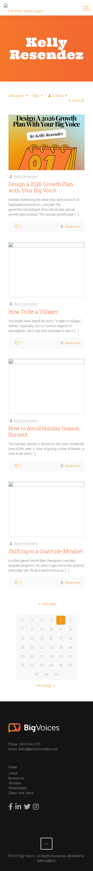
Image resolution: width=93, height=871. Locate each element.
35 (61, 665)
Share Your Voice (21, 792)
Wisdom (15, 783)
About (13, 773)
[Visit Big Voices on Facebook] (11, 807)
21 (41, 647)
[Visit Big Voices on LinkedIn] (18, 807)
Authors (58, 95)
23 (61, 647)
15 (41, 638)
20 (32, 647)
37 (37, 674)
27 (42, 656)
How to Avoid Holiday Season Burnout (44, 431)
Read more (73, 226)
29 (61, 656)
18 (70, 638)
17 (61, 638)
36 (70, 665)
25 (23, 656)
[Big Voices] (23, 7)
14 (32, 638)
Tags (36, 95)
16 (51, 638)
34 (51, 665)
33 (42, 665)
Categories (17, 95)
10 (51, 629)
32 (32, 665)
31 (22, 665)
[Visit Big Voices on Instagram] (36, 807)
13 (22, 638)
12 (70, 629)
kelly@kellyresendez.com (38, 749)
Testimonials (18, 788)
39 (56, 674)
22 (51, 647)
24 (70, 647)
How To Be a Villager (33, 311)
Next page (44, 685)
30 (70, 656)
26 (32, 656)
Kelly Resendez (26, 176)
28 (51, 656)
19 (22, 647)
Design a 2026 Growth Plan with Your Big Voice (41, 187)
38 (46, 674)
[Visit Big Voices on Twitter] (27, 807)
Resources (16, 778)
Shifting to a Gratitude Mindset (46, 551)
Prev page (49, 603)
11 (61, 629)
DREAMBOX (46, 860)
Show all (78, 100)
